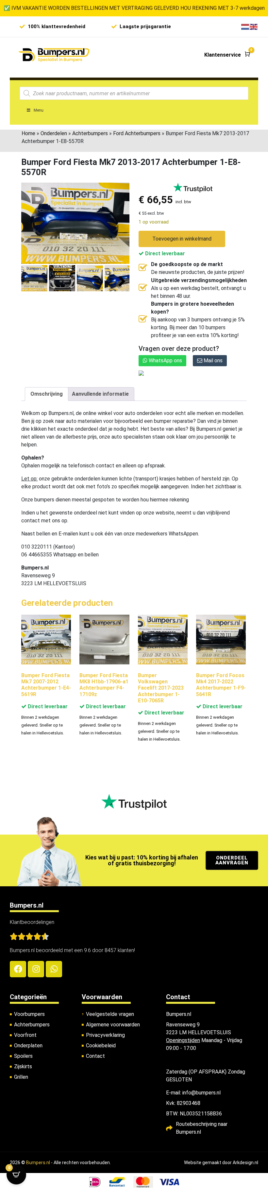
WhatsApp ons (164, 360)
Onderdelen (54, 133)
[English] (254, 26)
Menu (38, 110)
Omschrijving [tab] (46, 394)
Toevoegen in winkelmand (181, 239)
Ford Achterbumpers (136, 133)
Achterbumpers (90, 133)
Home (28, 133)
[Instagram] (36, 969)
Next (122, 281)
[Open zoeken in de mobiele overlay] (134, 93)
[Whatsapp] (54, 969)
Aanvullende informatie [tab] (100, 394)
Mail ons (212, 360)
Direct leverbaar (164, 253)
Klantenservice (222, 55)
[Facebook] (18, 969)
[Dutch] (245, 26)
